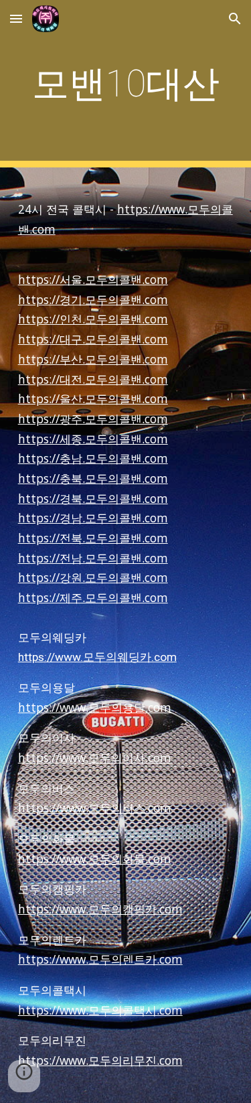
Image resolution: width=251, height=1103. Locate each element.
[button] (16, 18)
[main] (126, 84)
